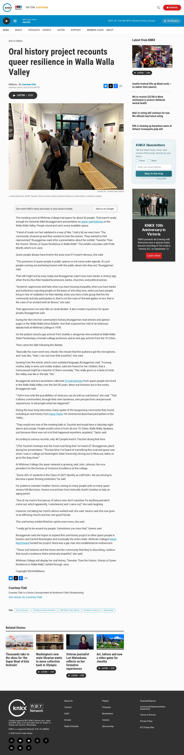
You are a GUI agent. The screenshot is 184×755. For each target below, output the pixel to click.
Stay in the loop (154, 173)
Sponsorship (108, 726)
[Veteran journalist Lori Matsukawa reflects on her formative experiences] (80, 642)
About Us (68, 701)
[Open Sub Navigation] (11, 30)
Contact (68, 707)
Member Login (95, 30)
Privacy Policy (162, 178)
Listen (61, 30)
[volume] (15, 21)
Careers (105, 720)
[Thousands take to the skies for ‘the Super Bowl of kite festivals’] (19, 642)
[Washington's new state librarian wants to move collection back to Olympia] (50, 642)
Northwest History (91, 610)
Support (76, 30)
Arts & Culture (15, 40)
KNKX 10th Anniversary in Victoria (154, 229)
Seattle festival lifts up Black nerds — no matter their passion (151, 85)
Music (18, 30)
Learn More (153, 255)
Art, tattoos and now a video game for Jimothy (109, 657)
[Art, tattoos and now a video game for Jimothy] (110, 642)
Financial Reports (148, 701)
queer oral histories (92, 221)
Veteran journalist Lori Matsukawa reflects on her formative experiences (77, 661)
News (6, 30)
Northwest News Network (44, 610)
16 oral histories (74, 380)
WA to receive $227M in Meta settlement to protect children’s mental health (148, 100)
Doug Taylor (56, 413)
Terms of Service (148, 715)
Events (47, 30)
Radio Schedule (71, 726)
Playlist (105, 701)
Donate (173, 7)
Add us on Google (105, 209)
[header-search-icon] (158, 7)
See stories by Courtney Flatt (25, 597)
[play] (6, 21)
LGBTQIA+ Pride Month (69, 610)
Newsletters (107, 714)
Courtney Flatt (29, 84)
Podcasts (34, 30)
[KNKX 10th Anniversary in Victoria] (153, 204)
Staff (66, 714)
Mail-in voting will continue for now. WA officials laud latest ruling (151, 114)
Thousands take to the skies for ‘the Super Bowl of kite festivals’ (17, 659)
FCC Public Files (147, 727)
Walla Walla (108, 610)
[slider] (19, 20)
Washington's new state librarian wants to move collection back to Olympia (49, 659)
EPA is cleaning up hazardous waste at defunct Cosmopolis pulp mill (152, 127)
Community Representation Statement (152, 708)
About (110, 30)
